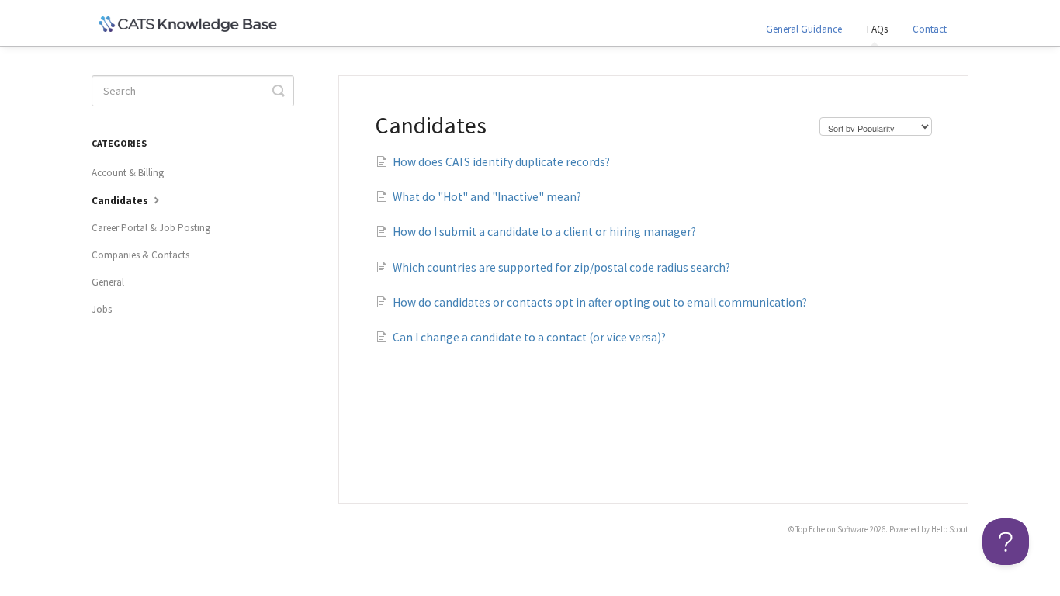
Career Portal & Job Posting (151, 227)
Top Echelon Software (831, 529)
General (108, 282)
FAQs (877, 29)
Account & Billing (128, 172)
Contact (930, 29)
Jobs (102, 309)
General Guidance (804, 29)
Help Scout (949, 529)
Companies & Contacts (140, 255)
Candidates (121, 200)
